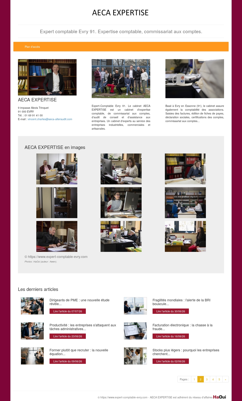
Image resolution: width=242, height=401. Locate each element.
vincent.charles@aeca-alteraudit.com (50, 119)
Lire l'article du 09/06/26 (67, 361)
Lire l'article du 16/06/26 (170, 336)
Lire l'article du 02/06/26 (170, 361)
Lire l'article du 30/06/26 (170, 311)
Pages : (184, 379)
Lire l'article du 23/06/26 (67, 336)
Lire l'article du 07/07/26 (67, 311)
